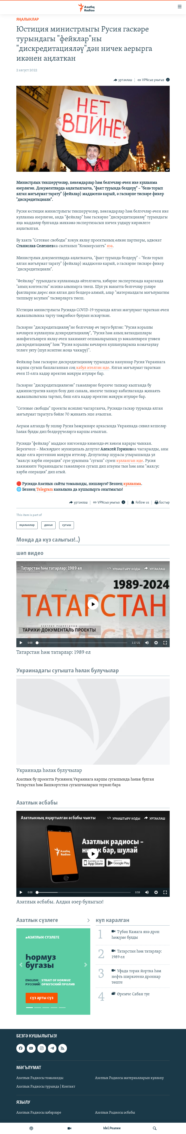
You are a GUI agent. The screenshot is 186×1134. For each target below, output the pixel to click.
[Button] (123, 80)
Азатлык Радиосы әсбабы (115, 1113)
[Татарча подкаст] (31, 1128)
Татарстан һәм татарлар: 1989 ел (51, 568)
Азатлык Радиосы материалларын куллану (129, 1078)
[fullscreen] (165, 642)
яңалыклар (27, 20)
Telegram (44, 490)
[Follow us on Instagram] (41, 1048)
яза (110, 246)
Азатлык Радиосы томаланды (39, 1078)
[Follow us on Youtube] (31, 1048)
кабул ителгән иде (92, 368)
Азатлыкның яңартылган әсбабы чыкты (58, 818)
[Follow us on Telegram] (52, 1048)
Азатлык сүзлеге (37, 920)
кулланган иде (129, 461)
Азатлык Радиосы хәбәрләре (38, 1113)
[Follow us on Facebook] (20, 1048)
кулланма (132, 484)
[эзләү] (155, 1128)
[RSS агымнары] (62, 1048)
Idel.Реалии (112, 1128)
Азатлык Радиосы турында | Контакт (45, 1087)
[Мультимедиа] (69, 1128)
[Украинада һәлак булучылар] (93, 722)
